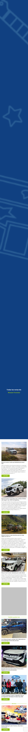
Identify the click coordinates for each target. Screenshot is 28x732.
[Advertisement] (14, 601)
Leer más (5, 475)
